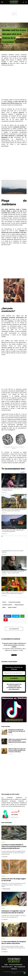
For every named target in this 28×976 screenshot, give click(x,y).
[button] (2, 2)
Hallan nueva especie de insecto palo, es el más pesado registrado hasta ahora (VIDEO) (17, 740)
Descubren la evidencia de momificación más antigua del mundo (16, 731)
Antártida (10, 321)
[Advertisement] (14, 82)
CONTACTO (14, 968)
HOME (6, 964)
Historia (4, 25)
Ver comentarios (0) (14, 628)
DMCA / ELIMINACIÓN (19, 966)
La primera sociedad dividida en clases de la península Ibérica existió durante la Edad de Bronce (13, 846)
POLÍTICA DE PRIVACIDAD (15, 964)
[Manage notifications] (24, 973)
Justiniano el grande (7, 604)
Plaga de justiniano (19, 604)
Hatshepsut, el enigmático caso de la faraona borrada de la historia (13, 912)
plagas (4, 607)
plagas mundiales (12, 607)
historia (4, 602)
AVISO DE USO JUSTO (7, 966)
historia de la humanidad (14, 602)
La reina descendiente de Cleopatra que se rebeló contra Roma (13, 942)
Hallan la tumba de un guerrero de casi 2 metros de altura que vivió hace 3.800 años (17, 750)
